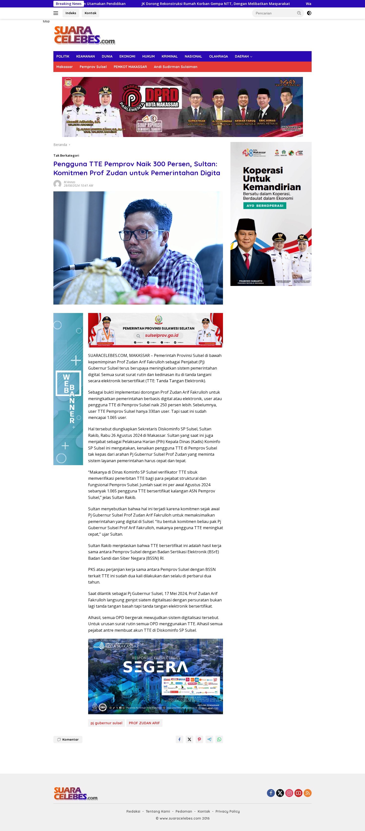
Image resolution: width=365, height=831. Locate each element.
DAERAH (242, 56)
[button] (299, 13)
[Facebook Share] (179, 739)
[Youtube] (298, 793)
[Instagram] (289, 793)
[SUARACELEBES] (84, 34)
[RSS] (308, 793)
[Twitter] (280, 793)
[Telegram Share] (209, 739)
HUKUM (148, 56)
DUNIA (107, 56)
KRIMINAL (170, 56)
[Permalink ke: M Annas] (57, 183)
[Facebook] (271, 793)
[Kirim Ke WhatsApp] (219, 739)
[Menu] (56, 13)
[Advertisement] (36, 93)
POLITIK (62, 56)
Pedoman (184, 811)
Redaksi (133, 811)
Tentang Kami (158, 811)
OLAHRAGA (218, 56)
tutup (46, 21)
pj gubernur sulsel (106, 723)
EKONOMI (127, 56)
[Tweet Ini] (189, 739)
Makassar (64, 67)
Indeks (71, 13)
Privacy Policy (228, 811)
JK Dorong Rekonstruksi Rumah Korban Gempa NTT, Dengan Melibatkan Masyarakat (168, 3)
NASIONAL (193, 56)
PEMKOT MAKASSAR (130, 67)
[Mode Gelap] (309, 13)
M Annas (69, 182)
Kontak (90, 13)
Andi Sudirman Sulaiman (175, 67)
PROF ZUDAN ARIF (144, 723)
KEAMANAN (85, 56)
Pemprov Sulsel (93, 67)
